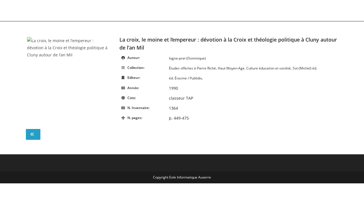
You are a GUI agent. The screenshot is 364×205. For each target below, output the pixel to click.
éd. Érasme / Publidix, (186, 78)
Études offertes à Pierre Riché (192, 68)
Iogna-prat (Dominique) (187, 58)
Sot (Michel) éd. (305, 68)
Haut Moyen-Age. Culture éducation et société (254, 68)
